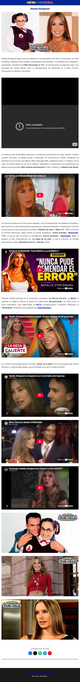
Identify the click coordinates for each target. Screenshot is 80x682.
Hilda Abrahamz (44, 308)
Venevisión (73, 233)
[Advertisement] (40, 91)
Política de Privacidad (36, 672)
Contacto (48, 672)
